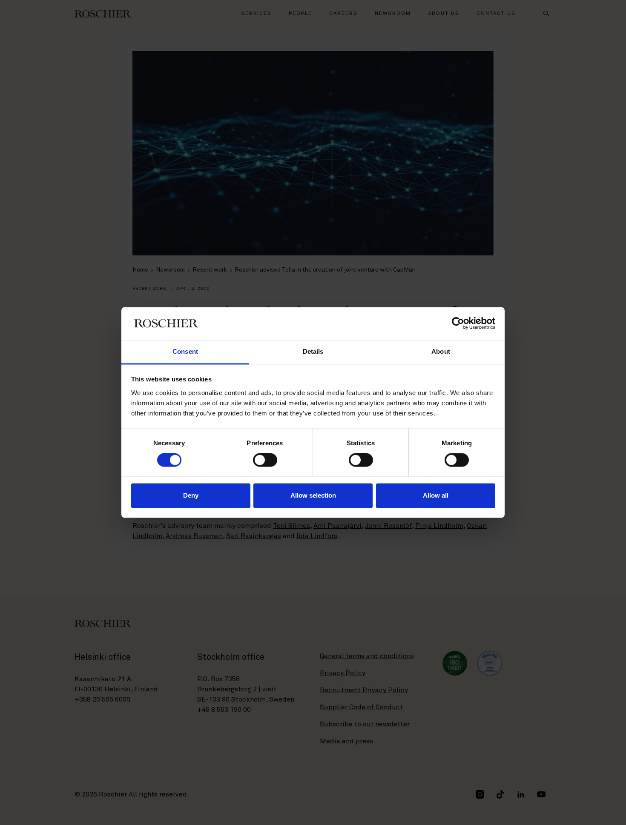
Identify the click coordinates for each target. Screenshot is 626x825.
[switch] (265, 460)
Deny (190, 495)
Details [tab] (313, 351)
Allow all (435, 495)
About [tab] (440, 351)
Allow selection (313, 495)
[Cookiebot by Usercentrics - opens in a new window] (458, 323)
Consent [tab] (185, 351)
